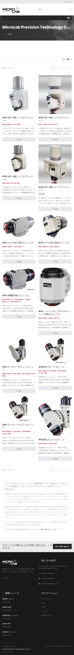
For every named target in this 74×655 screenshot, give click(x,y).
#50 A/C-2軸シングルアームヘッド (18, 178)
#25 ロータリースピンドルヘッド (18, 368)
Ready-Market (67, 646)
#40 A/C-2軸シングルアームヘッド (54, 119)
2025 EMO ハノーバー (10, 615)
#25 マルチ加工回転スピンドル (18, 242)
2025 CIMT (6, 624)
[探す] (70, 9)
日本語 (69, 2)
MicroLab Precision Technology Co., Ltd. (15, 649)
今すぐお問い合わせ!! (62, 546)
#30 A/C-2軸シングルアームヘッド (18, 119)
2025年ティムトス (8, 632)
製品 (43, 607)
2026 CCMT (6, 607)
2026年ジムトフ (8, 599)
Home (10, 34)
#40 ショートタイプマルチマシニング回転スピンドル (54, 313)
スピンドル (24, 529)
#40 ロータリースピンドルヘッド (18, 426)
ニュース (45, 611)
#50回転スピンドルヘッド (51, 439)
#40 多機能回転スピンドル (15, 295)
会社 (43, 603)
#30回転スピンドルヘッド (51, 366)
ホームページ (46, 599)
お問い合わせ (45, 529)
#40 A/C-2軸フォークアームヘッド (54, 188)
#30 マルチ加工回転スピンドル (54, 242)
